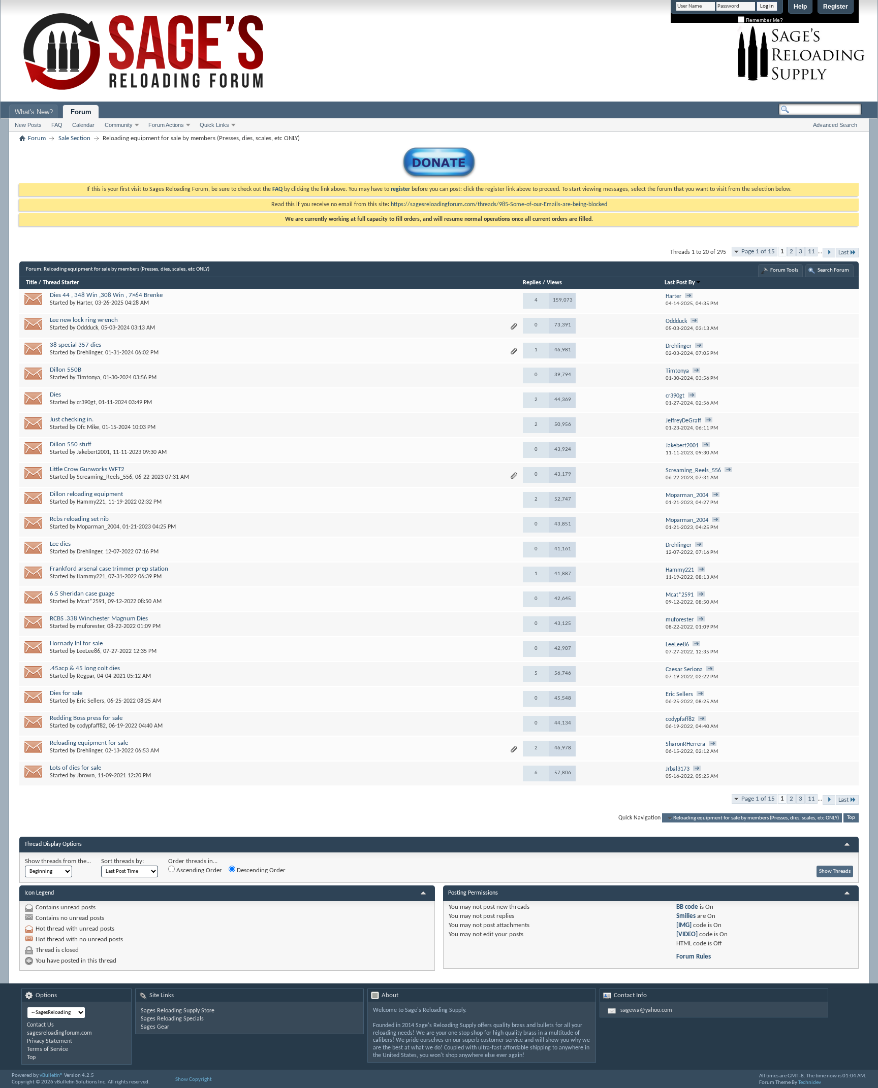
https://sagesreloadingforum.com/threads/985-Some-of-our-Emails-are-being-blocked (499, 205)
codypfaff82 (91, 726)
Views (554, 283)
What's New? (34, 112)
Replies (532, 283)
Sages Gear (155, 1027)
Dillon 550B (65, 370)
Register (835, 6)
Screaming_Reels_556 (104, 477)
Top (851, 818)
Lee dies (60, 544)
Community (119, 125)
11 (811, 251)
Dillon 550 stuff (70, 444)
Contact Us (40, 1025)
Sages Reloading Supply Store (177, 1011)
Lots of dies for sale (75, 768)
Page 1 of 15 (758, 251)
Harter (84, 303)
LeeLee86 (88, 651)
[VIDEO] (687, 934)
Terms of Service (47, 1049)
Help (800, 6)
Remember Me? (763, 20)
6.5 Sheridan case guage (82, 593)
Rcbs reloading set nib (79, 519)
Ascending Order (198, 870)
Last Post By (680, 283)
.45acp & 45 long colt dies (85, 668)
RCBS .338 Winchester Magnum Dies (99, 618)
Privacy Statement (49, 1041)
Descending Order (260, 870)
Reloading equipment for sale (89, 743)
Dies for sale (66, 693)
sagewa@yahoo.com (646, 1010)
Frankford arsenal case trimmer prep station (109, 569)
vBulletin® (51, 1075)
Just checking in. (71, 419)
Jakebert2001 (93, 452)
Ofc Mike (88, 427)
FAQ (56, 125)
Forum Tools (784, 270)
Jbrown (86, 776)
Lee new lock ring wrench (84, 320)
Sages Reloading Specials (172, 1019)
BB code (687, 907)
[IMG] (684, 925)
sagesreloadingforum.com (59, 1033)
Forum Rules (693, 956)
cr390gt (86, 403)
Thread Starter (61, 283)
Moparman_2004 (98, 527)
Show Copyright (193, 1079)
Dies (55, 394)
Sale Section (74, 138)
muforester (90, 626)
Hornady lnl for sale (76, 643)
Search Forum (833, 270)
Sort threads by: (122, 861)
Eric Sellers (90, 701)
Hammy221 (91, 502)
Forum (81, 112)
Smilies (686, 916)
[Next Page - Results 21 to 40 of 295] (829, 252)
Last (843, 252)
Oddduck (87, 328)
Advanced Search (835, 125)
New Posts (28, 125)
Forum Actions (166, 125)
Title (31, 283)
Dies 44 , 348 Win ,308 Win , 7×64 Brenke (106, 295)
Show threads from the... (58, 861)
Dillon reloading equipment (86, 494)
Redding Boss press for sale (86, 718)
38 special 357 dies (75, 345)
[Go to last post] (689, 297)
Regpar (85, 676)
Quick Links (214, 125)
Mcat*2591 (91, 602)
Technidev (809, 1082)
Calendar (83, 125)
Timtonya (88, 378)
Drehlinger (89, 353)
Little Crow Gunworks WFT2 (87, 469)
